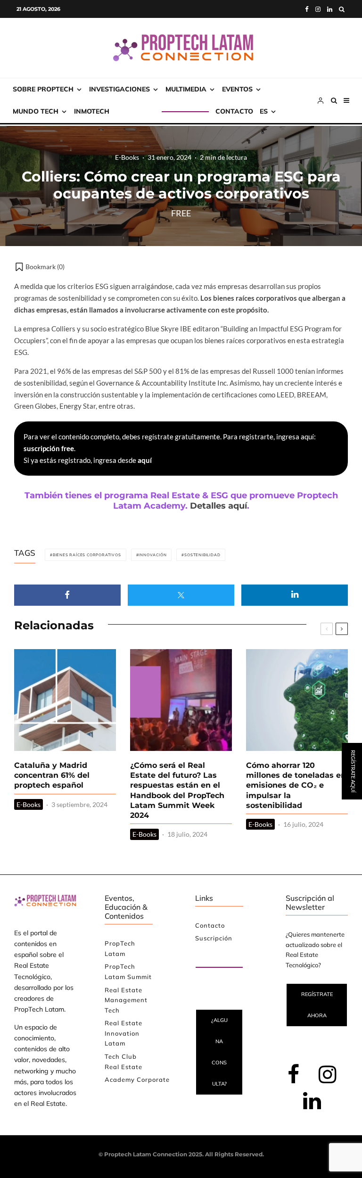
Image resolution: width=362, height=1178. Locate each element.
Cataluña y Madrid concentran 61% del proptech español (52, 775)
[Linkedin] (330, 9)
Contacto (234, 111)
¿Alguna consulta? (219, 1052)
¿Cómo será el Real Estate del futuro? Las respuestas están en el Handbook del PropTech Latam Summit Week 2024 (177, 790)
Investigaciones (119, 89)
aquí (145, 460)
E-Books (127, 157)
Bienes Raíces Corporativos (87, 554)
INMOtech (91, 111)
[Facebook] (307, 9)
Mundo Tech (35, 111)
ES (264, 111)
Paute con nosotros (211, 956)
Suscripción (139, 111)
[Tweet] (181, 595)
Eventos (237, 89)
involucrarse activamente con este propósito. (197, 309)
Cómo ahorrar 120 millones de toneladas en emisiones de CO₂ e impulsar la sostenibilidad (296, 785)
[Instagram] (318, 9)
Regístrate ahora (317, 1005)
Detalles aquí (218, 506)
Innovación (152, 554)
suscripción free (49, 448)
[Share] (67, 595)
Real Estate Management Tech (126, 1000)
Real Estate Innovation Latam (123, 1033)
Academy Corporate (137, 1079)
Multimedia (185, 89)
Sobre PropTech (43, 89)
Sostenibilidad (202, 554)
